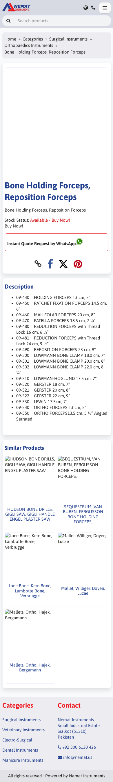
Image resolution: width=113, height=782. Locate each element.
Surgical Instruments (68, 38)
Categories (33, 38)
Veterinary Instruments (23, 729)
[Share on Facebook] (50, 263)
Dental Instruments (20, 750)
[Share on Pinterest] (78, 263)
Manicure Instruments (22, 760)
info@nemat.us (77, 757)
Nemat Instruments (87, 775)
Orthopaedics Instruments (28, 45)
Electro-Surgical (17, 739)
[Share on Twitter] (63, 263)
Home (10, 38)
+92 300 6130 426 (79, 747)
